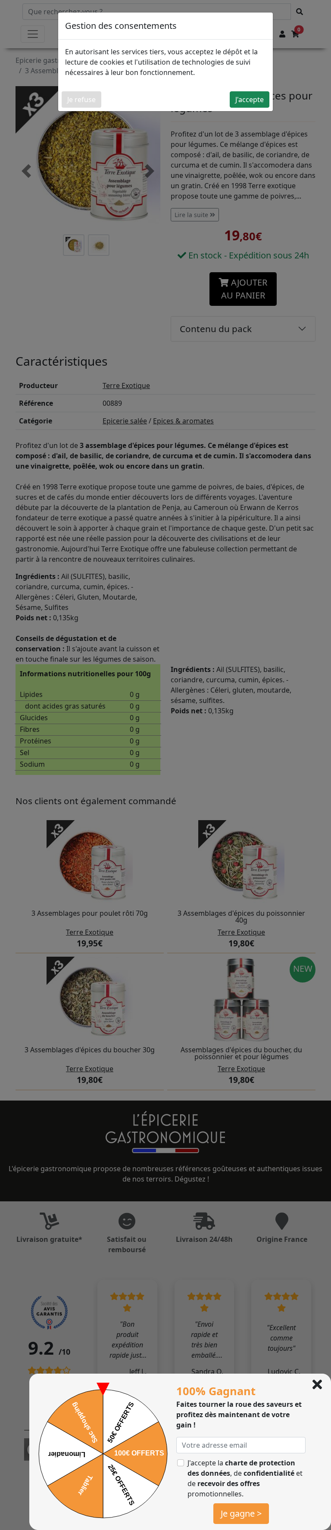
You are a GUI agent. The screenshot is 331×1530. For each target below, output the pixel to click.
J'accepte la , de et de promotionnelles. (245, 1478)
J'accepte (249, 99)
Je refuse (81, 99)
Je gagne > (241, 1513)
